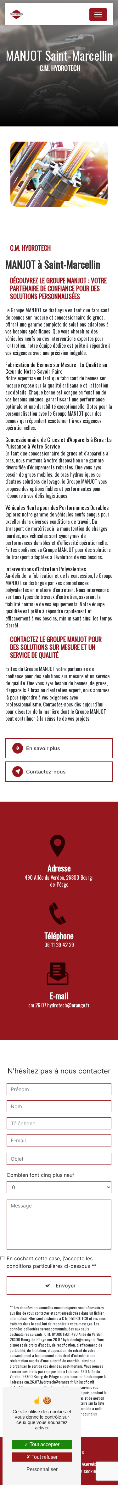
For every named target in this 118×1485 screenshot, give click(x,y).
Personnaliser (42, 1469)
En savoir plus (43, 748)
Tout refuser (44, 1457)
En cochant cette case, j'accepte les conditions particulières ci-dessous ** (52, 1262)
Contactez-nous (46, 771)
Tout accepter (43, 1444)
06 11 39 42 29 (59, 945)
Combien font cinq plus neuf (40, 1175)
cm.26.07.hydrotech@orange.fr (59, 1005)
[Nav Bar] (98, 14)
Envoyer (66, 1285)
